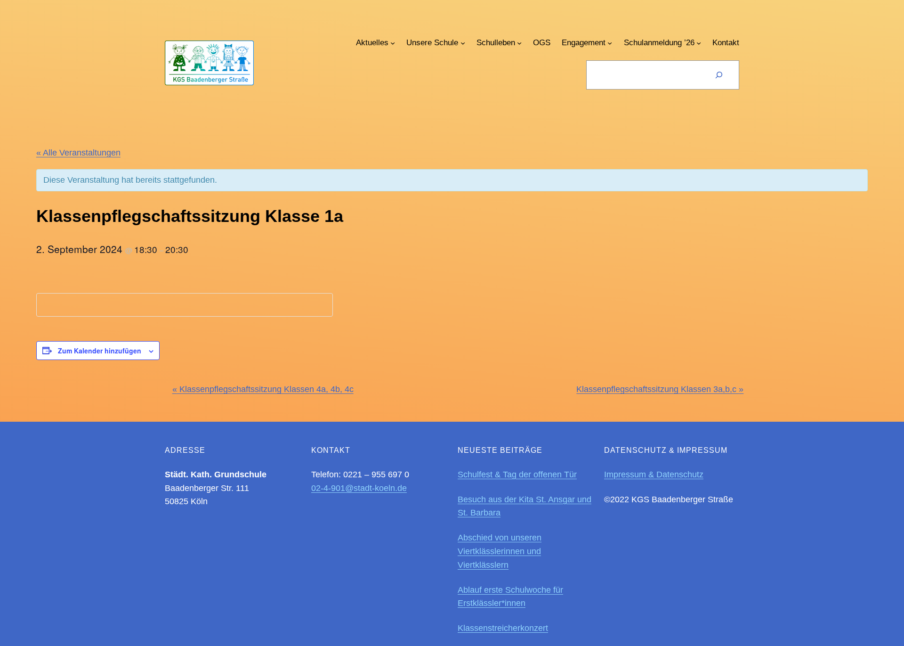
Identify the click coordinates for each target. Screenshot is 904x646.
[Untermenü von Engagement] (609, 42)
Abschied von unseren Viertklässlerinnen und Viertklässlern (499, 551)
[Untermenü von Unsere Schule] (462, 42)
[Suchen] (719, 75)
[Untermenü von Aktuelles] (392, 42)
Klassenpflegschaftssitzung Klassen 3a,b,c (659, 389)
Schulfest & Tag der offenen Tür (517, 474)
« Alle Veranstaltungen (78, 152)
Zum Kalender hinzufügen (99, 350)
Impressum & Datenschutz (653, 474)
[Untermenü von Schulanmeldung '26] (698, 42)
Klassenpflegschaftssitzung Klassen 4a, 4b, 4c (263, 389)
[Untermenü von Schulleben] (519, 42)
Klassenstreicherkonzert (503, 628)
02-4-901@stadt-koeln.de (359, 488)
